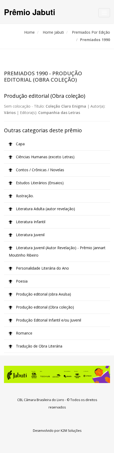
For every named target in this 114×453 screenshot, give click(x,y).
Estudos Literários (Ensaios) (39, 182)
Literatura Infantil (30, 221)
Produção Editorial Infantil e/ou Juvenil (48, 320)
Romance (23, 333)
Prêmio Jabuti (29, 11)
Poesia (21, 281)
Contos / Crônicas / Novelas (39, 169)
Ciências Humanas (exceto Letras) (44, 156)
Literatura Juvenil (30, 234)
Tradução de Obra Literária (38, 346)
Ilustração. (24, 195)
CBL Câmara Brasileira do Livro (40, 400)
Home (29, 32)
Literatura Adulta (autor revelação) (45, 208)
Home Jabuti (53, 32)
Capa (20, 143)
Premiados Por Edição (91, 32)
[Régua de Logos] (57, 374)
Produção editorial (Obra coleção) (44, 307)
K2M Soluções (71, 430)
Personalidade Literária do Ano (42, 268)
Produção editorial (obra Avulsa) (43, 294)
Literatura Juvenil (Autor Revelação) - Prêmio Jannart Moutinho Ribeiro (57, 251)
